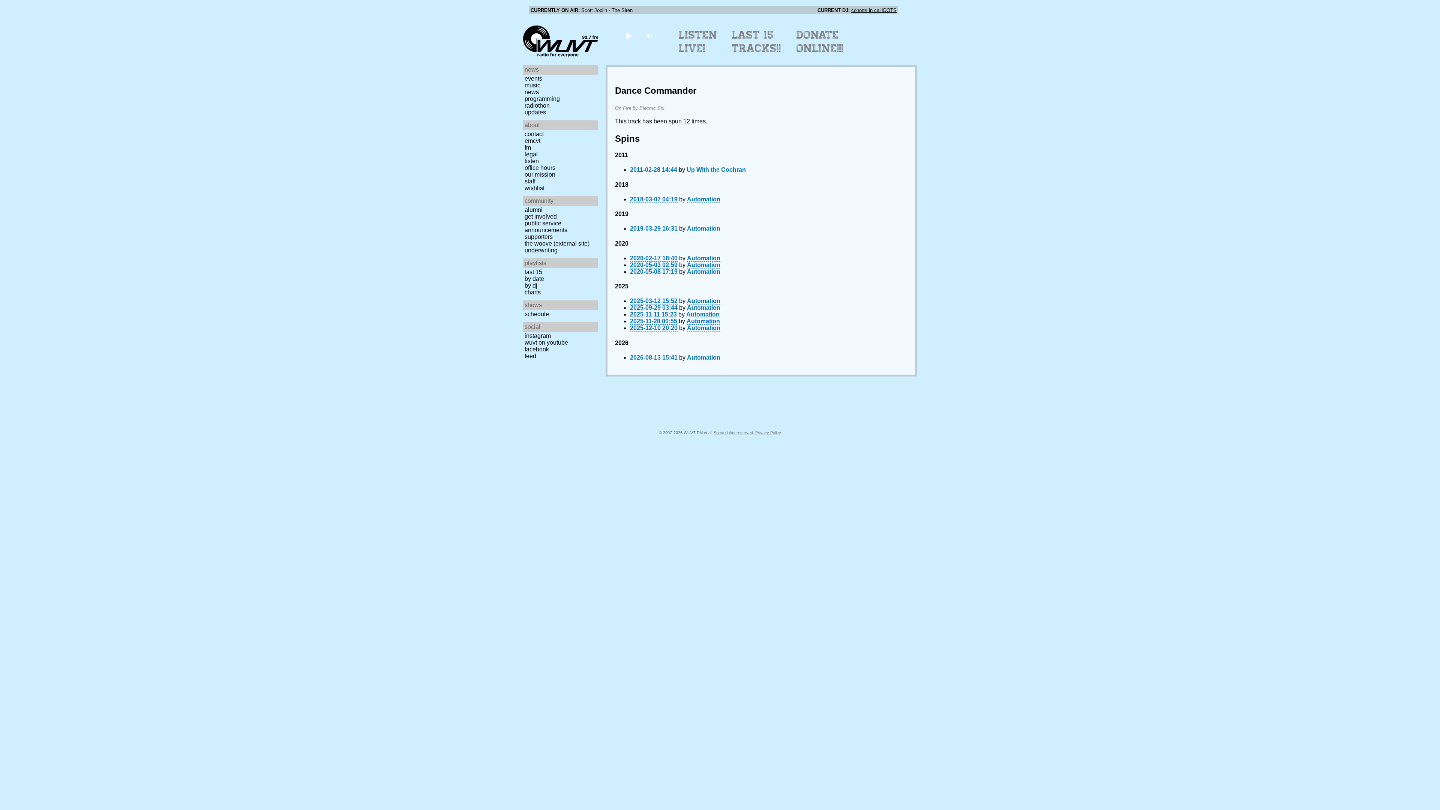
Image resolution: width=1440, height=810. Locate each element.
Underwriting (541, 250)
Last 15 (533, 272)
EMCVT (532, 141)
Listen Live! (698, 41)
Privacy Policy (768, 432)
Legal (531, 154)
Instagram (538, 336)
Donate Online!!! (820, 41)
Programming (542, 99)
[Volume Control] (650, 35)
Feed (530, 356)
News (532, 92)
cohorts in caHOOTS (874, 10)
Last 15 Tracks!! (756, 41)
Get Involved (541, 216)
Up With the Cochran (716, 169)
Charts (533, 292)
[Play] (628, 35)
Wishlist (534, 188)
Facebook (537, 349)
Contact (534, 134)
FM (528, 147)
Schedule (537, 314)
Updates (535, 112)
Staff (530, 181)
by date (534, 279)
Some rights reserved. (734, 432)
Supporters (539, 237)
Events (533, 78)
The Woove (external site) (557, 243)
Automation (703, 199)
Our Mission (540, 174)
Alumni (534, 210)
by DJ (531, 285)
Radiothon (537, 105)
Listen (532, 161)
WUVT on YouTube (546, 342)
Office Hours (540, 168)
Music (532, 85)
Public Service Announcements (546, 226)
